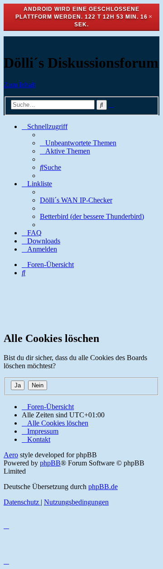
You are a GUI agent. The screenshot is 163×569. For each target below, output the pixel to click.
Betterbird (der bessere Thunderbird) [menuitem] (92, 216)
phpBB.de (103, 486)
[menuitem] (78, 143)
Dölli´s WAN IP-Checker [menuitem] (76, 200)
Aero (11, 455)
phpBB (50, 463)
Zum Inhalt (19, 85)
